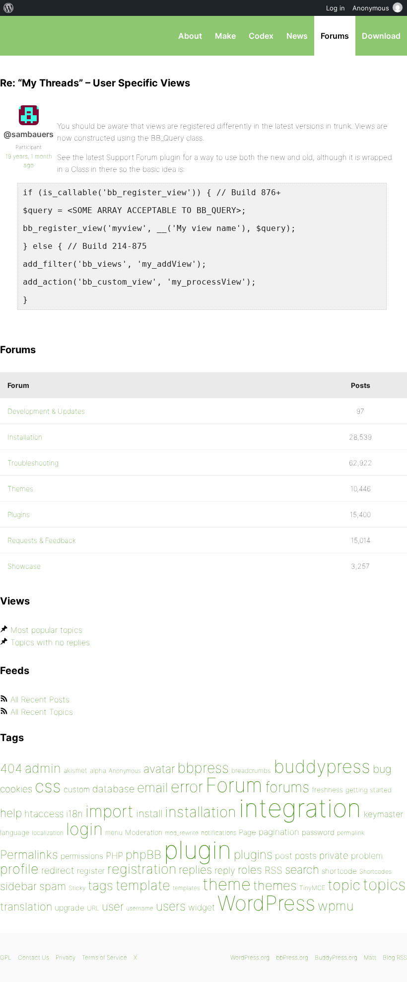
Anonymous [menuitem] (370, 8)
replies (195, 869)
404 (11, 768)
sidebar (18, 886)
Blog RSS (395, 957)
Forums (335, 36)
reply (224, 870)
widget (201, 907)
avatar (159, 769)
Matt (370, 957)
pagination (279, 832)
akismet (75, 770)
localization (48, 832)
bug (382, 768)
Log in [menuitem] (335, 8)
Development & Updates (46, 411)
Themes (20, 488)
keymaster (383, 814)
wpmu (336, 905)
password (318, 832)
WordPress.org (250, 957)
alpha (98, 770)
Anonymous (125, 770)
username (139, 908)
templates (186, 888)
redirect (57, 870)
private (333, 855)
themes (275, 885)
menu (114, 832)
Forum (234, 785)
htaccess (44, 814)
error (187, 786)
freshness (327, 789)
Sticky (76, 888)
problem (367, 855)
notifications (218, 832)
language (14, 832)
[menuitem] (8, 8)
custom (77, 789)
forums (287, 787)
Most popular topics (46, 630)
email (152, 787)
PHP (114, 855)
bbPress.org (16, 36)
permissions (82, 856)
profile (19, 869)
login (84, 829)
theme (227, 884)
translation (26, 906)
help (11, 813)
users (171, 906)
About (190, 36)
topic (344, 885)
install (149, 813)
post (283, 855)
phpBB (143, 854)
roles (250, 869)
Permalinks (29, 854)
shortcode (339, 871)
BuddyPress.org (336, 957)
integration (300, 808)
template (143, 885)
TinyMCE (312, 888)
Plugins (18, 514)
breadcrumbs (251, 770)
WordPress (266, 903)
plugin (197, 850)
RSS (273, 870)
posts (306, 855)
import (109, 811)
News (297, 36)
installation (200, 812)
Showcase (24, 566)
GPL (5, 957)
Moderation (143, 832)
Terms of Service (104, 957)
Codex (261, 36)
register (91, 871)
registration (141, 869)
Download (381, 36)
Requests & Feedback (41, 540)
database (113, 789)
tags (100, 885)
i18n (74, 814)
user (113, 906)
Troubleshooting (33, 462)
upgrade (69, 907)
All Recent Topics (41, 712)
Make (225, 36)
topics (384, 884)
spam (52, 886)
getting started (368, 790)
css (48, 786)
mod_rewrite (182, 832)
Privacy (65, 957)
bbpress (203, 767)
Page (247, 832)
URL (93, 908)
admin (43, 768)
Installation (24, 437)
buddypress (321, 766)
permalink (350, 832)
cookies (16, 789)
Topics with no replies (50, 642)
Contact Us (33, 957)
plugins (253, 854)
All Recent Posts (39, 699)
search (302, 870)
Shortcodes (375, 871)
